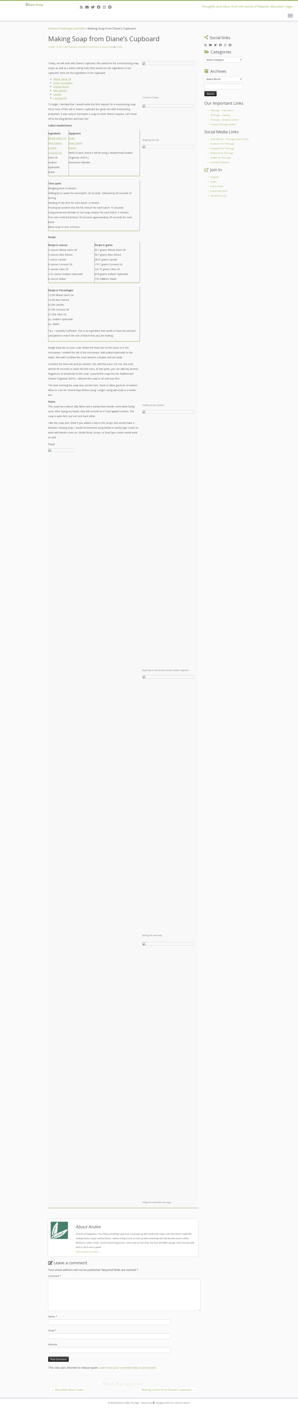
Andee (119, 46)
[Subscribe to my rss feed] (82, 7)
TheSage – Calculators (222, 110)
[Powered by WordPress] (153, 1402)
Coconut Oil (59, 98)
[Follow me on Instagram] (105, 7)
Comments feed (218, 190)
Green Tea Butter (63, 83)
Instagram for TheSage (222, 148)
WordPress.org (218, 195)
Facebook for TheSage (222, 143)
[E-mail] (88, 7)
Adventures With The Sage (127, 1402)
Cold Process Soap (97, 46)
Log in (213, 181)
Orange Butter (61, 86)
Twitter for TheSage (220, 157)
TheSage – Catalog (220, 115)
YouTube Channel (219, 162)
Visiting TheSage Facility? (223, 124)
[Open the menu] (290, 15)
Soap (110, 46)
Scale (72, 138)
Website (52, 1344)
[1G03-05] (168, 1071)
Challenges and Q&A (72, 28)
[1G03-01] (168, 121)
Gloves (72, 148)
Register (214, 177)
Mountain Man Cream (67, 1390)
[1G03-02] (168, 274)
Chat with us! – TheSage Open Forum (229, 139)
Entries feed (216, 186)
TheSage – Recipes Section (224, 119)
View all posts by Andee (88, 1251)
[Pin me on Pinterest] (111, 7)
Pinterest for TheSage (221, 153)
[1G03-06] (168, 78)
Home (52, 28)
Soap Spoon (75, 143)
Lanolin (57, 94)
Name (52, 1316)
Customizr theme (182, 1402)
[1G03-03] (168, 539)
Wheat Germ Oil (62, 79)
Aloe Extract (60, 90)
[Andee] (61, 454)
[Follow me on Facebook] (100, 7)
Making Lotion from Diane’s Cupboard (168, 1390)
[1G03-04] (168, 804)
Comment (54, 1276)
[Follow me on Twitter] (94, 7)
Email (52, 1330)
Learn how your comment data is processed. (127, 1368)
